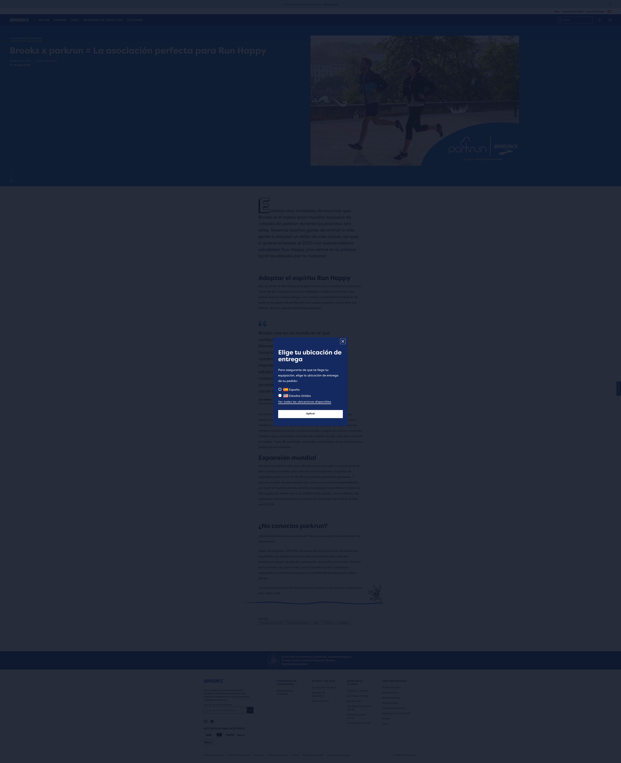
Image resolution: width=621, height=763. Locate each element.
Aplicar (310, 413)
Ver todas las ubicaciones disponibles (304, 401)
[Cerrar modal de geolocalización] (342, 341)
